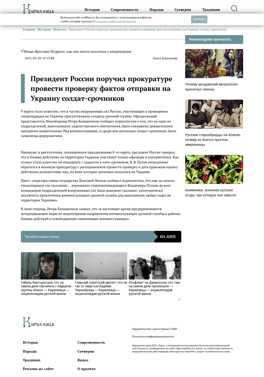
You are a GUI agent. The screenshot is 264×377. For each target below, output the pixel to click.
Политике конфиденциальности (115, 21)
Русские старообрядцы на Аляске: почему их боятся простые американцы (213, 140)
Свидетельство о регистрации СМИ (154, 329)
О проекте (86, 368)
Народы (157, 9)
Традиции (211, 9)
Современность (124, 9)
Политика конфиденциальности (153, 336)
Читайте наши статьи (100, 236)
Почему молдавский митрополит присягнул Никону (211, 86)
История (92, 9)
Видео (82, 360)
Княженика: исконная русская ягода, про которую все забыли (210, 192)
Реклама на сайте (38, 368)
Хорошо (199, 19)
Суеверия (183, 9)
